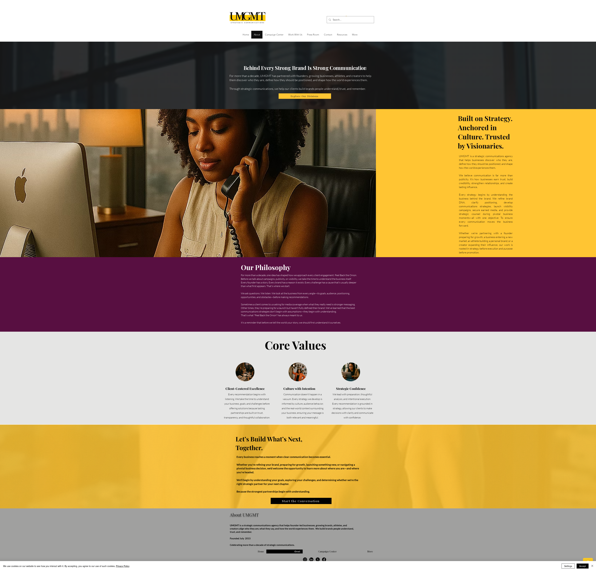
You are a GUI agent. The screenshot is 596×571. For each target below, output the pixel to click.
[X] (318, 559)
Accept (582, 566)
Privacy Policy (122, 566)
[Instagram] (305, 559)
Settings (568, 566)
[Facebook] (324, 559)
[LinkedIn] (311, 559)
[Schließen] (592, 566)
